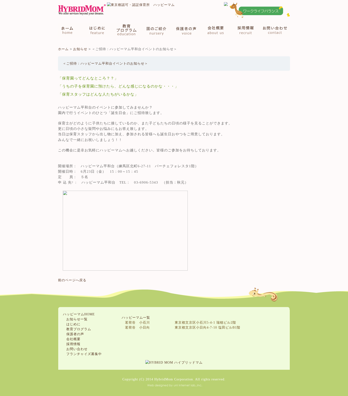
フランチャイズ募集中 (84, 354)
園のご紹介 (156, 30)
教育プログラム (126, 30)
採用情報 (244, 30)
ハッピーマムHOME (79, 314)
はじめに (96, 30)
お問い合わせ (274, 30)
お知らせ (80, 49)
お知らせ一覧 (77, 319)
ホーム (69, 30)
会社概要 (215, 30)
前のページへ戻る (72, 280)
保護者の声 (186, 30)
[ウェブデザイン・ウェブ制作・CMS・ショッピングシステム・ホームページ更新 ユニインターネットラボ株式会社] (174, 384)
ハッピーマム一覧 (136, 317)
